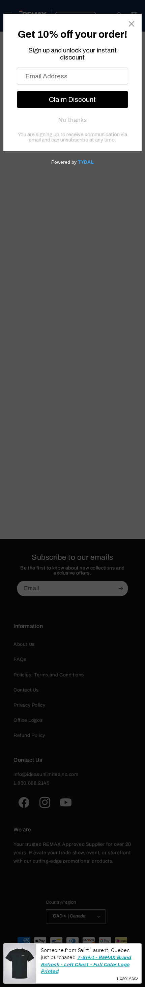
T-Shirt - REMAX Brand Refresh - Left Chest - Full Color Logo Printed (86, 964)
